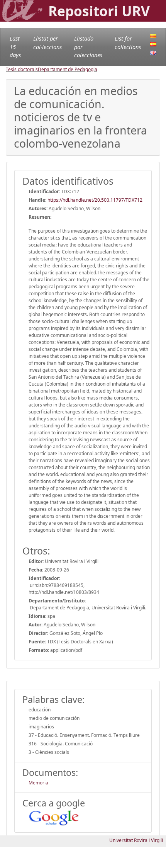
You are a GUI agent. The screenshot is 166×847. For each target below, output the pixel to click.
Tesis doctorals (22, 69)
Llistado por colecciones (88, 47)
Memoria (38, 782)
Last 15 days (15, 47)
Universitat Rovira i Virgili (136, 840)
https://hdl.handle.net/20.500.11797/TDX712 (94, 200)
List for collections (128, 43)
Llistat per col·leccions (47, 43)
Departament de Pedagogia (67, 69)
